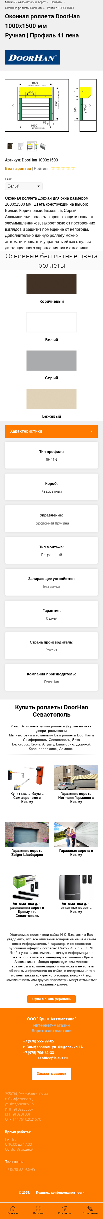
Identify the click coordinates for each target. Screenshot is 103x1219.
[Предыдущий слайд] (13, 106)
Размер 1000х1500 (60, 8)
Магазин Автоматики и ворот (25, 2)
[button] (51, 999)
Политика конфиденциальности (60, 1192)
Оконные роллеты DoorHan (23, 8)
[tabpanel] (51, 569)
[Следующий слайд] (90, 106)
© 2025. (24, 1192)
